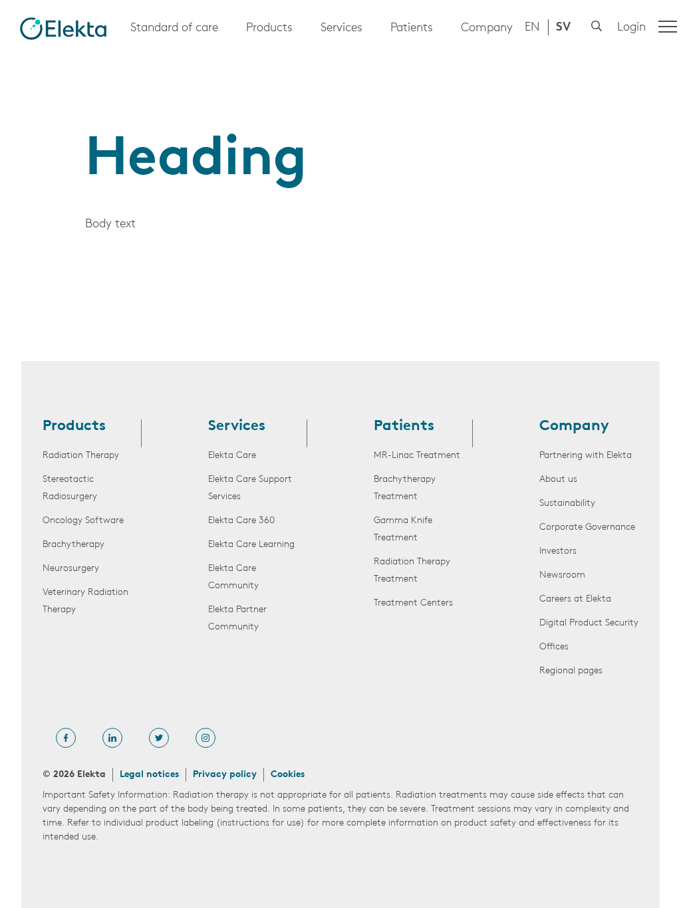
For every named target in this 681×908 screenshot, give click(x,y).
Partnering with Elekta (585, 456)
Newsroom (562, 575)
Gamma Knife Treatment (403, 529)
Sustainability (567, 504)
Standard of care (174, 29)
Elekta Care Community (233, 577)
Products (269, 29)
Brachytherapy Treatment (405, 488)
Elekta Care (232, 456)
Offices (554, 647)
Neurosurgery (71, 569)
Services (341, 29)
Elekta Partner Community (237, 618)
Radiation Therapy (81, 456)
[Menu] (667, 27)
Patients (411, 29)
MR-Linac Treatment (417, 456)
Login (631, 28)
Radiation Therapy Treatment (412, 570)
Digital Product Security (588, 623)
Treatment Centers (413, 603)
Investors (558, 551)
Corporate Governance (587, 527)
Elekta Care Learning (251, 545)
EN (532, 28)
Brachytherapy (73, 545)
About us (558, 480)
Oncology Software (83, 521)
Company (487, 29)
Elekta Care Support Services (250, 488)
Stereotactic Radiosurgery (70, 488)
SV (563, 28)
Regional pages (571, 671)
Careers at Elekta (575, 599)
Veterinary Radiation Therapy (85, 601)
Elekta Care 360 (241, 521)
